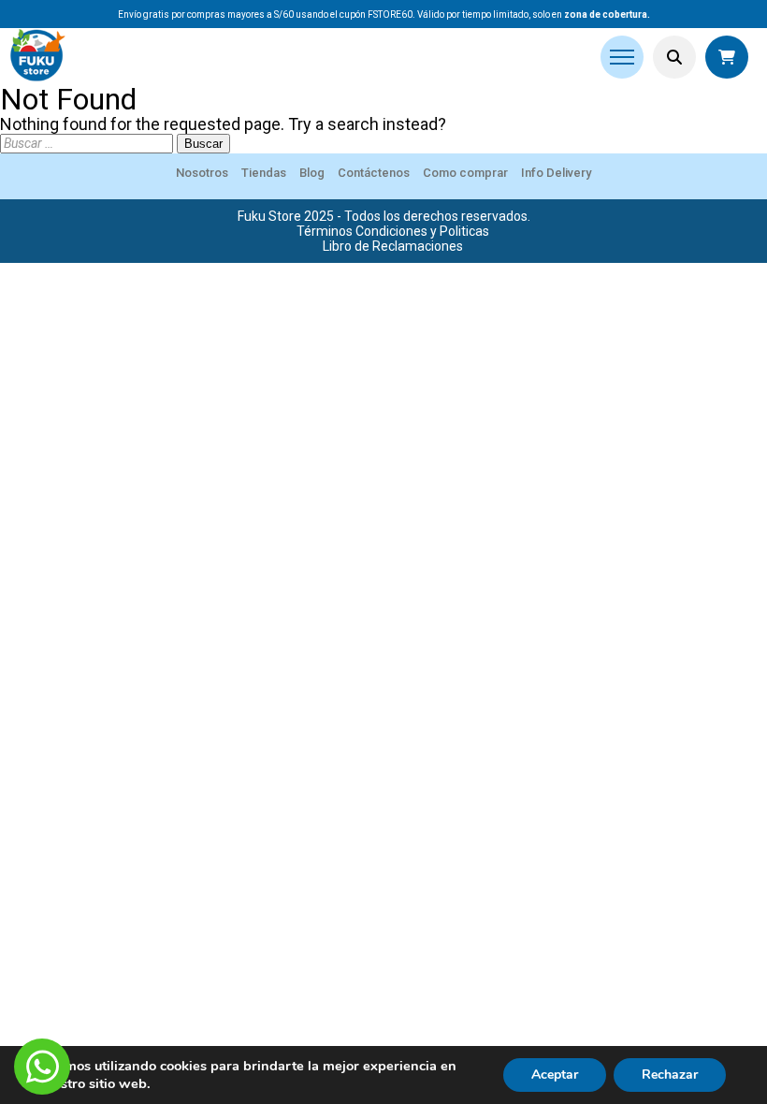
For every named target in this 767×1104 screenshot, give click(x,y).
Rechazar (670, 1074)
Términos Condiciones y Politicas (393, 231)
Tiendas (263, 173)
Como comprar (465, 173)
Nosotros (202, 173)
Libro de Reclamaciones (393, 246)
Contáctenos (374, 173)
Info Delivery (556, 173)
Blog (312, 173)
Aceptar (554, 1074)
